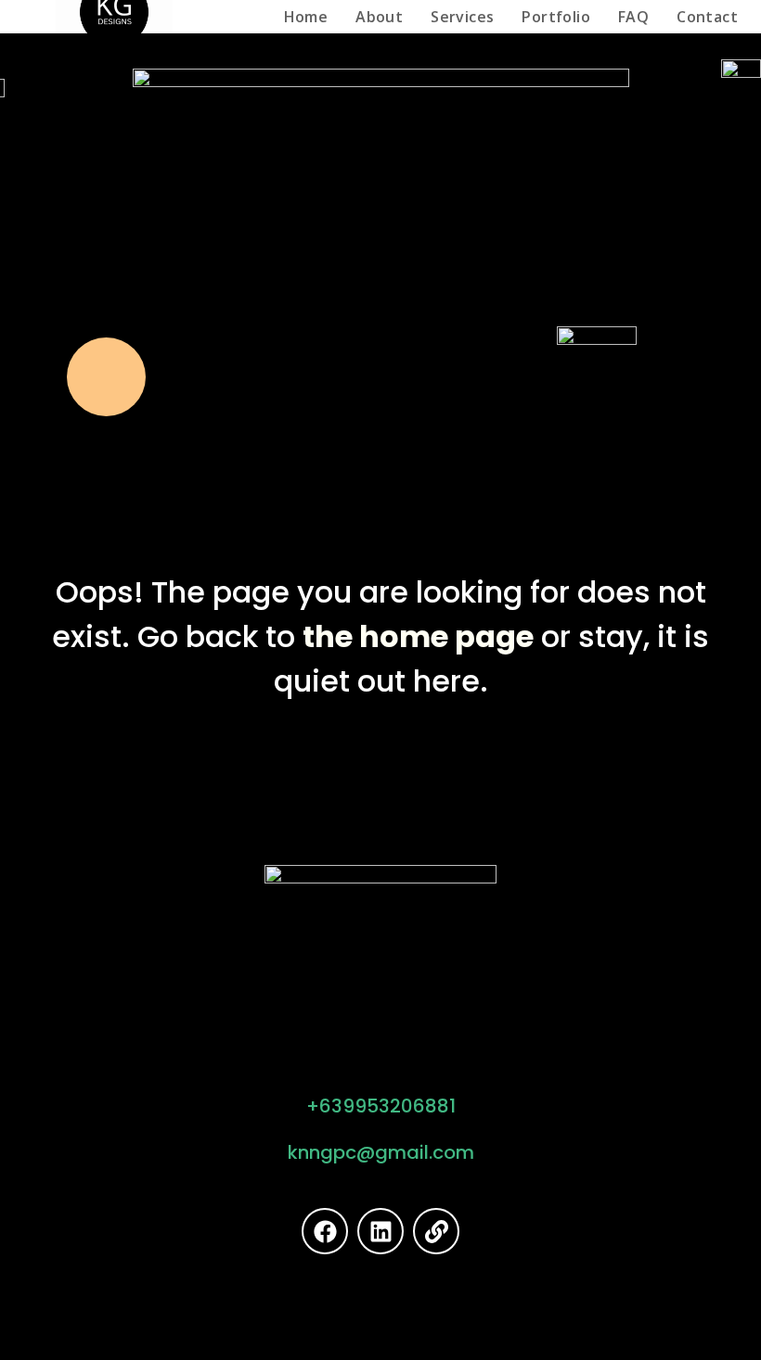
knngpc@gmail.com (381, 1152)
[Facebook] (325, 1231)
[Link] (436, 1231)
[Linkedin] (380, 1231)
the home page (418, 636)
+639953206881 (381, 1106)
